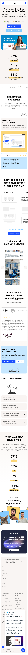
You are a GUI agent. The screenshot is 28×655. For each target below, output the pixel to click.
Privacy (4, 583)
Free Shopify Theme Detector (7, 606)
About (3, 570)
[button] (25, 3)
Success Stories (6, 576)
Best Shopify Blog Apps (18, 603)
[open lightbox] (14, 42)
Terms (3, 581)
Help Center (5, 598)
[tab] (5, 311)
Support (4, 578)
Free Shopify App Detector (6, 602)
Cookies (4, 586)
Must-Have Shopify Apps (18, 599)
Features (4, 573)
